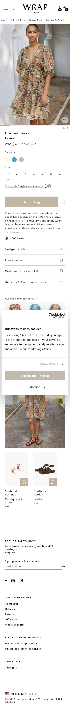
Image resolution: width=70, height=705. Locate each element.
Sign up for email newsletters (22, 561)
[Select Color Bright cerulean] (14, 159)
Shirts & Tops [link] (24, 20)
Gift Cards (11, 619)
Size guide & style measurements (24, 186)
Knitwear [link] (8, 20)
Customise (32, 387)
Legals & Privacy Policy (20, 698)
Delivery (10, 609)
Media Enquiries (15, 624)
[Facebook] (6, 580)
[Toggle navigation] (6, 8)
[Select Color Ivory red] (7, 159)
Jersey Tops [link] (42, 20)
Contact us (11, 603)
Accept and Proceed (35, 375)
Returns (9, 614)
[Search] (12, 8)
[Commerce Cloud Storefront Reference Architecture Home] (35, 8)
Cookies (10, 701)
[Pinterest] (13, 580)
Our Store (11, 667)
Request (10, 552)
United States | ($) (23, 694)
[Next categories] (67, 20)
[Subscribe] (63, 566)
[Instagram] (21, 580)
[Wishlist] (62, 202)
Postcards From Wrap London (23, 648)
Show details (49, 364)
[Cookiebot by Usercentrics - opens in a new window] (49, 315)
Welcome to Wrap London (21, 643)
